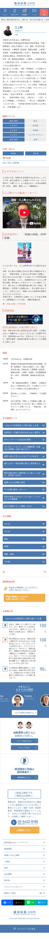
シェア (9, 902)
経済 (35, 120)
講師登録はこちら (24, 777)
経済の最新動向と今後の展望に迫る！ (20, 327)
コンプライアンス (35, 134)
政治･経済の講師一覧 (36, 20)
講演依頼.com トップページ (16, 842)
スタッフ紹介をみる (24, 741)
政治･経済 (14, 120)
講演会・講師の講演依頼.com (10, 20)
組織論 (35, 130)
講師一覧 (24, 20)
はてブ (43, 902)
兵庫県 (13, 153)
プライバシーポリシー (13, 886)
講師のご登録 (10, 893)
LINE (32, 902)
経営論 (35, 125)
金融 (35, 139)
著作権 (7, 880)
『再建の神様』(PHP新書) (15, 303)
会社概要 (8, 874)
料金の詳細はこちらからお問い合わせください (17, 597)
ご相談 (7, 861)
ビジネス (13, 125)
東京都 (35, 153)
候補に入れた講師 (11, 855)
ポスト (20, 902)
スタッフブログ (24, 747)
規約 (6, 867)
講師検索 (8, 848)
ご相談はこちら (23, 830)
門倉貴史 (28, 696)
